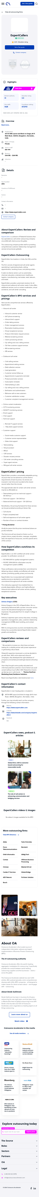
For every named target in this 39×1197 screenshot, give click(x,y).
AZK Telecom (7, 877)
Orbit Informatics (9, 854)
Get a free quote (19, 47)
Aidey (5, 842)
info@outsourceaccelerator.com (14, 1178)
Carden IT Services (9, 872)
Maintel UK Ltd (26, 867)
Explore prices (31, 1132)
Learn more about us (19, 1015)
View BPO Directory (9, 835)
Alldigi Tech (25, 854)
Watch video (19, 1021)
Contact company (8, 217)
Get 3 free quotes (27, 3)
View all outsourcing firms (14, 12)
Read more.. (5, 125)
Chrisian (6, 867)
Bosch (5, 882)
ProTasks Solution (27, 877)
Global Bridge (26, 872)
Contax (5, 860)
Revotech (24, 847)
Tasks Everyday (26, 842)
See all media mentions (18, 1033)
